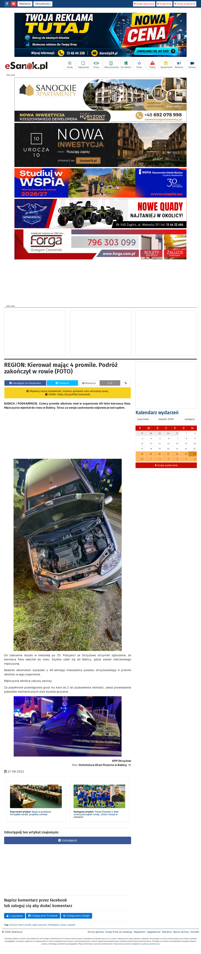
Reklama (25, 3)
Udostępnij (69, 840)
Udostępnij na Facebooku (26, 383)
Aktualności (43, 3)
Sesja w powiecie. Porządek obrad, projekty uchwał (31, 813)
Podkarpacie (53, 925)
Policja (152, 67)
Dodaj (70, 67)
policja (63, 925)
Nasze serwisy (181, 931)
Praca (96, 67)
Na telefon (126, 67)
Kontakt (195, 931)
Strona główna (96, 931)
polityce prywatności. (151, 944)
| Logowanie (15, 915)
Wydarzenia (166, 67)
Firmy (139, 67)
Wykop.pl (90, 383)
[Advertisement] (100, 281)
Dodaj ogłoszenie (145, 3)
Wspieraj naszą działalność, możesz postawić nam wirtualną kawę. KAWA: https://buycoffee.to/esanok (69, 393)
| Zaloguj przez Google (77, 915)
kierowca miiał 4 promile (20, 925)
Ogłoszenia (83, 67)
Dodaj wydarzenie (185, 3)
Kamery (192, 67)
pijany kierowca (40, 925)
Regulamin (139, 931)
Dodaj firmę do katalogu (118, 931)
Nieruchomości (111, 67)
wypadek (71, 925)
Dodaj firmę (165, 3)
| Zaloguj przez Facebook (44, 915)
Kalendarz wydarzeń (157, 412)
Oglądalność (154, 931)
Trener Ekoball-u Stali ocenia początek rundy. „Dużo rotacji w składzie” (96, 814)
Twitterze (63, 383)
